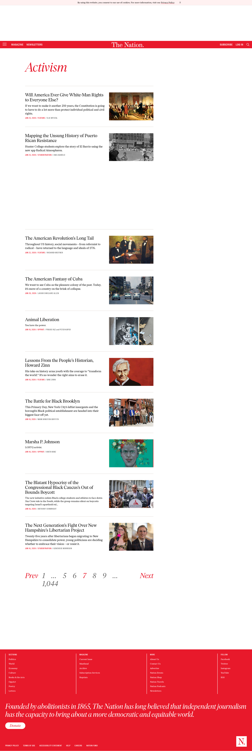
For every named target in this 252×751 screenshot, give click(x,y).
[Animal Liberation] (131, 331)
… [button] (54, 576)
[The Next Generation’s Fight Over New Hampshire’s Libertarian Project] (131, 537)
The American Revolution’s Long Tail (59, 238)
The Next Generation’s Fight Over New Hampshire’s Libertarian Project (61, 528)
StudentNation (45, 155)
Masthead (84, 664)
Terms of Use (29, 746)
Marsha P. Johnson (42, 441)
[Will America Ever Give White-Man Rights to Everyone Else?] (131, 106)
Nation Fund (92, 746)
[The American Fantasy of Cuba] (131, 290)
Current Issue (85, 659)
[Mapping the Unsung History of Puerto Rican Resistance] (131, 147)
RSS (223, 677)
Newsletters (35, 44)
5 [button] (64, 576)
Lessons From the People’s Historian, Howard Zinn (59, 363)
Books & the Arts (17, 677)
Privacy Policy (167, 2)
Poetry (12, 686)
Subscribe (226, 44)
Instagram (225, 668)
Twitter (224, 664)
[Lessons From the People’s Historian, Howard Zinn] (131, 372)
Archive (83, 668)
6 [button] (74, 576)
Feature (41, 118)
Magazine (17, 44)
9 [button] (104, 576)
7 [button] (84, 576)
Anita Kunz (51, 451)
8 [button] (94, 576)
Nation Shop (156, 677)
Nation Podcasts (157, 686)
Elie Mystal (52, 118)
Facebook (225, 659)
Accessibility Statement (50, 746)
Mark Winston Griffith (48, 419)
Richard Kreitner (55, 252)
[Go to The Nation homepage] (128, 44)
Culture (12, 673)
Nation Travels (157, 682)
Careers (78, 746)
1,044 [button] (50, 584)
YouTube (225, 673)
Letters (12, 691)
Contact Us (155, 664)
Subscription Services (89, 673)
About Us (154, 659)
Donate (15, 725)
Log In (239, 44)
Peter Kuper (65, 329)
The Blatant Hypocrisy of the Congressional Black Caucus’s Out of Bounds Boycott (59, 487)
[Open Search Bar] (247, 44)
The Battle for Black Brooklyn (52, 401)
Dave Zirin (51, 379)
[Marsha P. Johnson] (131, 453)
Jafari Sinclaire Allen (48, 293)
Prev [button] (31, 576)
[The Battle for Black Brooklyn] (131, 413)
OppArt (41, 329)
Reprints (83, 677)
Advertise (154, 668)
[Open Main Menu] (5, 44)
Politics (12, 659)
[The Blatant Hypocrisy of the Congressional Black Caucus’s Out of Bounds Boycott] (131, 494)
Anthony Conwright (47, 509)
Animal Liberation (42, 319)
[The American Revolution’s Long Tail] (131, 250)
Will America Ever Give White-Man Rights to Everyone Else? (64, 97)
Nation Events (156, 673)
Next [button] (146, 576)
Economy (13, 668)
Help (68, 746)
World (11, 664)
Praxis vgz (51, 329)
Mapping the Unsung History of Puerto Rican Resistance (61, 138)
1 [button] (43, 576)
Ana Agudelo (59, 155)
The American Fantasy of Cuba (53, 279)
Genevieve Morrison (62, 548)
